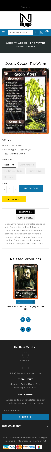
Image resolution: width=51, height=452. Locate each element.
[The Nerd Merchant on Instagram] (20, 3)
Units (4, 184)
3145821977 (26, 360)
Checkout (25, 7)
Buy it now (13, 199)
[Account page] (41, 32)
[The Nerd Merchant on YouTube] (26, 3)
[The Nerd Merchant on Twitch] (36, 3)
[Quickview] (22, 319)
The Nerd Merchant (25, 46)
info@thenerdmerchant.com (25, 373)
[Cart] (47, 32)
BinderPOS (41, 441)
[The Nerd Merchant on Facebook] (15, 3)
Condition (7, 159)
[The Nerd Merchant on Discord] (31, 3)
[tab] (25, 212)
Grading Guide (17, 153)
